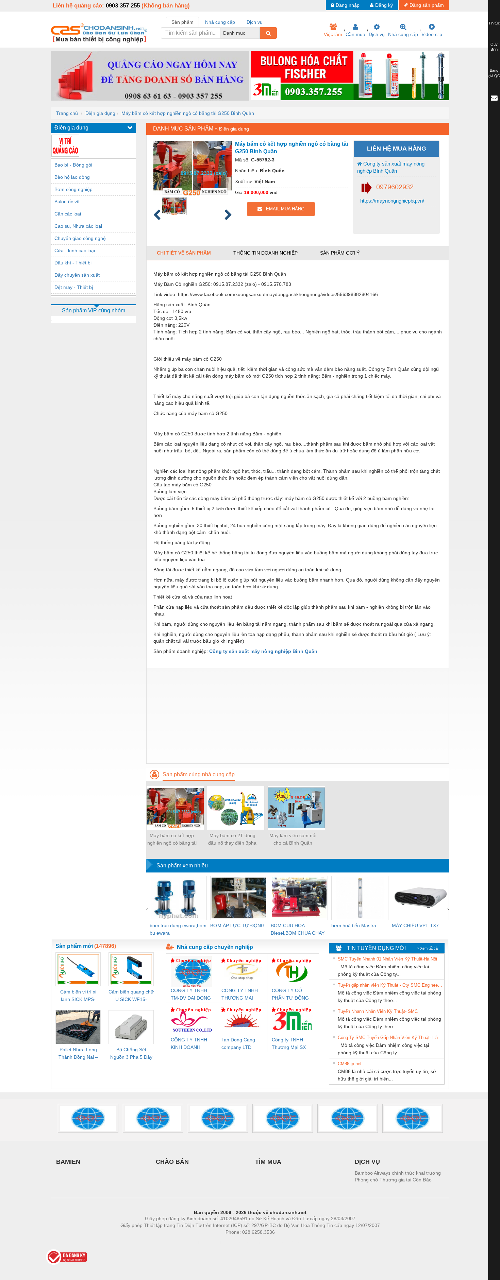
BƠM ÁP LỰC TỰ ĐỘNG (237, 925)
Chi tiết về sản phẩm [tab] (184, 253)
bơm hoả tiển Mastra (353, 925)
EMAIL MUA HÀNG (283, 208)
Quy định (494, 47)
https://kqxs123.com (283, 1242)
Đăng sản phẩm (427, 5)
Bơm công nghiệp (73, 189)
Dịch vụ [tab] (255, 22)
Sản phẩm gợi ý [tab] (340, 253)
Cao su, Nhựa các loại (78, 226)
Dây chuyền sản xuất (77, 275)
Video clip (431, 34)
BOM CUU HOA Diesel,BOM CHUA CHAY (297, 929)
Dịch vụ (377, 34)
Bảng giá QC (494, 73)
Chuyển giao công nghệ (80, 238)
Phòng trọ (205, 1242)
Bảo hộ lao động (72, 177)
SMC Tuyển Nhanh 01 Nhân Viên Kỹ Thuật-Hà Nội (387, 959)
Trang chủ (67, 113)
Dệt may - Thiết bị (73, 287)
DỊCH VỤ (367, 1161)
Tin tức (494, 23)
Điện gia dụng (100, 113)
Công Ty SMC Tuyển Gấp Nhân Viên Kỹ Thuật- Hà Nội (390, 1037)
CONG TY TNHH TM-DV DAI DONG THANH (191, 995)
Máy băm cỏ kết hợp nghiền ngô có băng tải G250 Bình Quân (187, 113)
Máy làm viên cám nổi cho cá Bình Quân (292, 839)
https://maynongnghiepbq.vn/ (391, 201)
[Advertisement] (298, 715)
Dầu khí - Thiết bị (72, 262)
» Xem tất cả (427, 948)
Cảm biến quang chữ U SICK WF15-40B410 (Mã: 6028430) (131, 996)
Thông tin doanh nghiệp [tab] (265, 253)
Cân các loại (67, 214)
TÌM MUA (268, 1161)
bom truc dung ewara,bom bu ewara (178, 929)
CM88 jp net (350, 1063)
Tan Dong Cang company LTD (238, 1043)
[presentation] (147, 908)
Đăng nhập (348, 5)
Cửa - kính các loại (74, 250)
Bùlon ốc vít (67, 201)
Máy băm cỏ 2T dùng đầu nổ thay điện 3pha (232, 839)
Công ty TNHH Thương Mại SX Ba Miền (289, 1044)
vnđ (274, 192)
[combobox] (257, 33)
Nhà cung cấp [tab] (220, 22)
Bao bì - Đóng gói (73, 165)
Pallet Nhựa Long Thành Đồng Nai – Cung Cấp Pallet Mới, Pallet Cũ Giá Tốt (78, 1054)
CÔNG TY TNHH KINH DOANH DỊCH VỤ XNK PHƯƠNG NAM (189, 1044)
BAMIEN (68, 1161)
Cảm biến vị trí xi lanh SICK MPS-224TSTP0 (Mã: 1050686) (78, 996)
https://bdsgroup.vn (241, 1242)
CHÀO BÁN (172, 1161)
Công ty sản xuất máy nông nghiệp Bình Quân (390, 167)
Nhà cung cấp (403, 34)
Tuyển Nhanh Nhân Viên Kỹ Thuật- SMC (378, 1011)
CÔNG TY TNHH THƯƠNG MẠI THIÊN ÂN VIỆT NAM (239, 995)
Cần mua (355, 34)
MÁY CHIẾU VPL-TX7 (415, 925)
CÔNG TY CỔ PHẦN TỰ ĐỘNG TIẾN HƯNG (290, 995)
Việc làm (333, 34)
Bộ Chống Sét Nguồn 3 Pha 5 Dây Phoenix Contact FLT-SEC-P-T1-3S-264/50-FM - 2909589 (131, 1054)
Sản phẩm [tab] (182, 22)
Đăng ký (384, 5)
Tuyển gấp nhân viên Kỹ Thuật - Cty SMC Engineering (390, 985)
